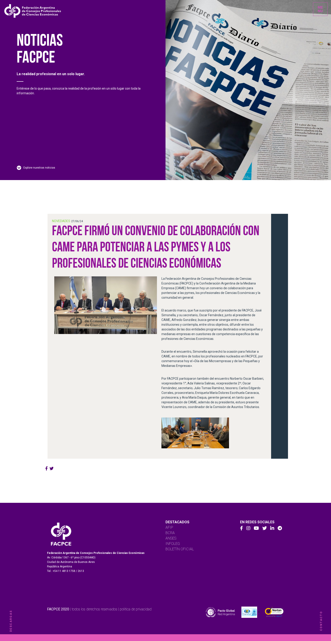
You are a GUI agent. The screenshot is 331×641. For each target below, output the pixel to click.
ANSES (171, 538)
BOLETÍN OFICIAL (180, 549)
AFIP (169, 527)
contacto (321, 621)
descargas (10, 621)
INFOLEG (173, 544)
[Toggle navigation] (320, 9)
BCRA (170, 533)
